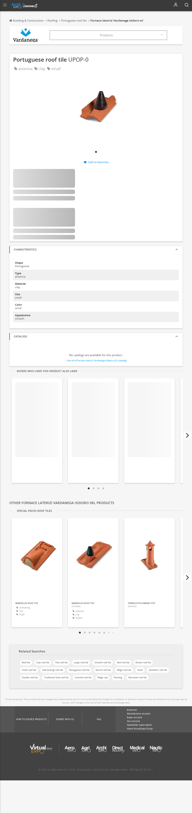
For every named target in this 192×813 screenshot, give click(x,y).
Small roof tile (29, 670)
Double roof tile (30, 677)
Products (106, 35)
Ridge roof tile (124, 670)
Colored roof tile (83, 677)
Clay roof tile (42, 662)
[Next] (187, 435)
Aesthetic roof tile (158, 670)
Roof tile (26, 662)
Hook (140, 670)
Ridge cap (103, 677)
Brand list (132, 709)
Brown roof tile (143, 662)
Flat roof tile (61, 662)
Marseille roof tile (137, 677)
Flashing (118, 677)
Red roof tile (123, 662)
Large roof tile (81, 662)
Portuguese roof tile (79, 670)
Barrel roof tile (103, 670)
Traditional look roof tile (56, 677)
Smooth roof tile (102, 662)
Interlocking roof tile (52, 670)
